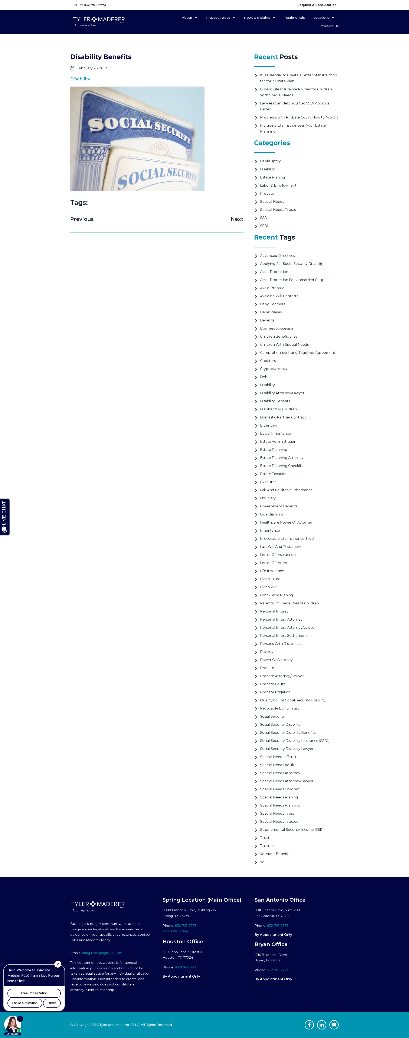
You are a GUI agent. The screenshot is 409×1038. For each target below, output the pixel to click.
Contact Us (330, 26)
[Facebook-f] (309, 1024)
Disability (80, 78)
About (187, 18)
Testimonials (294, 18)
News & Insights (257, 18)
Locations (321, 18)
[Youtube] (334, 1024)
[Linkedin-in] (321, 1024)
